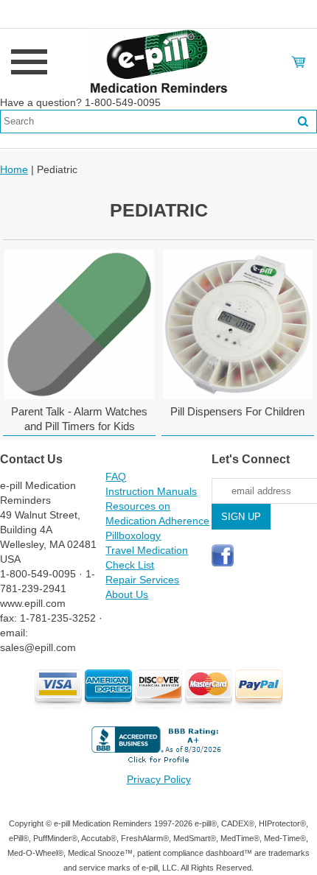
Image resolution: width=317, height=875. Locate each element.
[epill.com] (158, 61)
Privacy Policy (159, 779)
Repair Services (142, 580)
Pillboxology (133, 535)
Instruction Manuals (151, 491)
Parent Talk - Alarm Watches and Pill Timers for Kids (79, 418)
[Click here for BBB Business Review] (158, 764)
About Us (126, 594)
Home (14, 169)
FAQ (115, 476)
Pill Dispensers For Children (237, 411)
